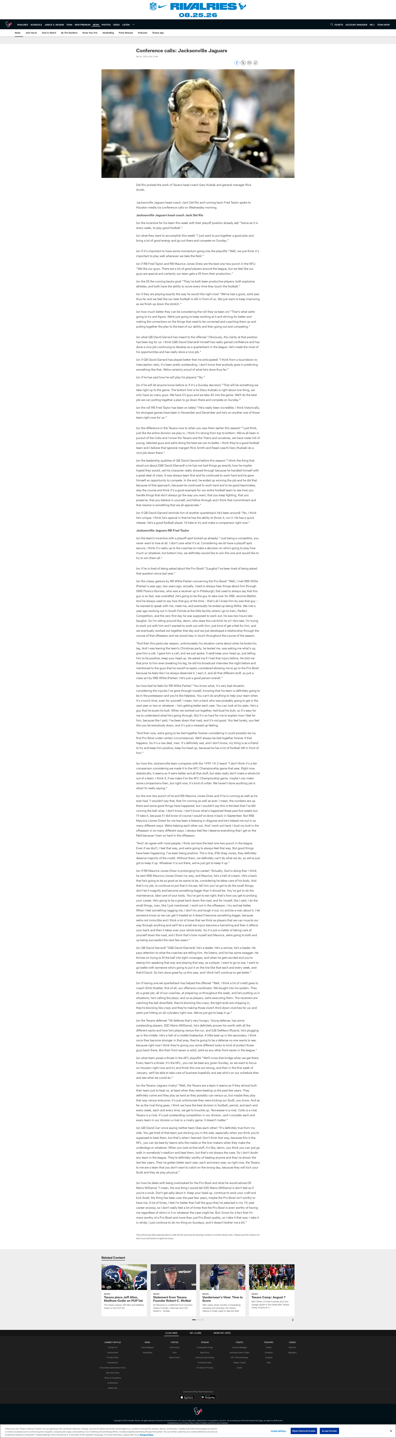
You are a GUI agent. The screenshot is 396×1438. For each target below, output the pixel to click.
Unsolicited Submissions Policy (112, 1368)
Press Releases (147, 1347)
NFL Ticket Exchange (239, 1357)
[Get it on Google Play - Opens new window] (208, 1399)
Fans (174, 1352)
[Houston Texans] (198, 1411)
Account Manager (239, 1347)
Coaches (268, 1357)
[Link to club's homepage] (8, 24)
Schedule (269, 1352)
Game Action (174, 1357)
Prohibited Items (205, 1362)
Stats (269, 1362)
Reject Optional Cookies (303, 1430)
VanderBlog (147, 1352)
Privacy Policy (112, 1357)
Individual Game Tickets (239, 1352)
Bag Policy (204, 1352)
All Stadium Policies (204, 1368)
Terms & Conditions (112, 1378)
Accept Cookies (329, 1430)
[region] (198, 1431)
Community (175, 1347)
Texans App (112, 1388)
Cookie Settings (278, 1430)
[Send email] (249, 64)
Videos (292, 1342)
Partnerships (112, 1362)
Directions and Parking (204, 1357)
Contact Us (112, 1347)
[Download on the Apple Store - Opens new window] (187, 1397)
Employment (112, 1352)
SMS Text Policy (112, 1373)
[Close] (391, 1430)
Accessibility (113, 1383)
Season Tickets (239, 1362)
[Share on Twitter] (243, 64)
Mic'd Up (292, 1347)
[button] (194, 1320)
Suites (239, 1368)
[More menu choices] (133, 24)
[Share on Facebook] (237, 64)
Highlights (292, 1352)
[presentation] (293, 1320)
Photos (174, 1342)
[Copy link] (255, 63)
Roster (268, 1347)
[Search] (332, 24)
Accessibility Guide (205, 1347)
